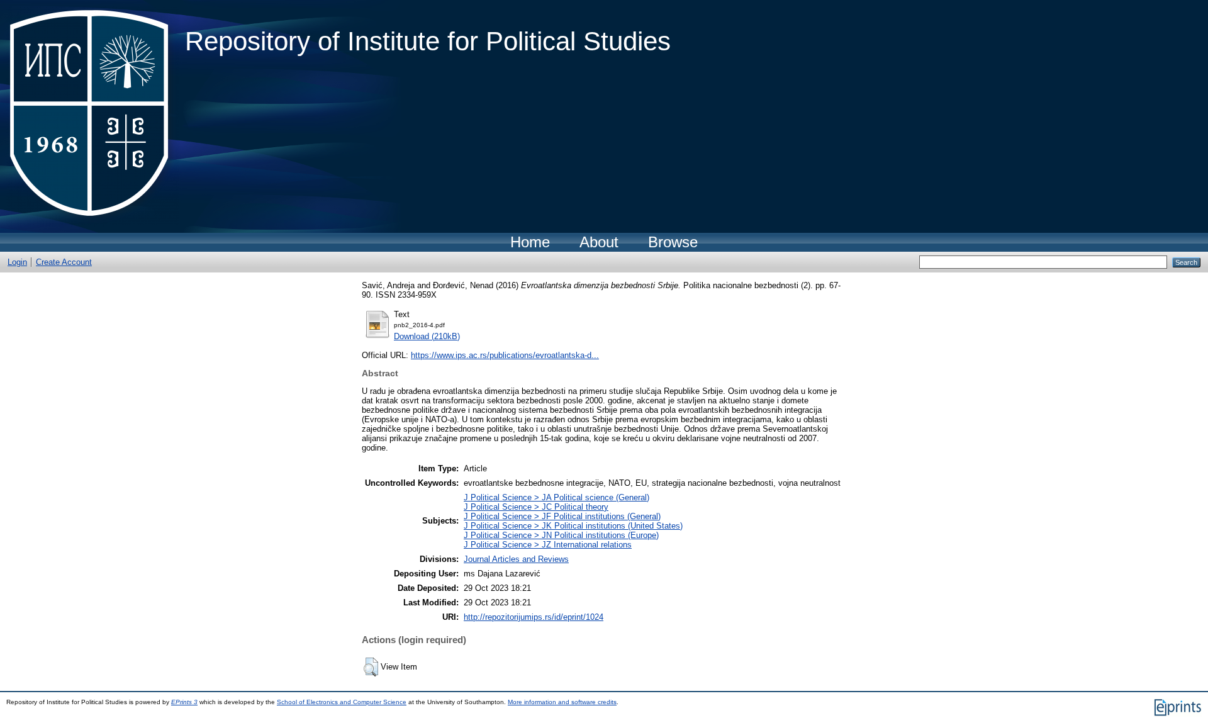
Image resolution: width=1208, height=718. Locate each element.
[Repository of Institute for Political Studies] (92, 116)
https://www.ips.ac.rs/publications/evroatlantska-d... (505, 355)
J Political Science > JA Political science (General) (556, 497)
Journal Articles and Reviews (516, 559)
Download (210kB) (427, 336)
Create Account (64, 262)
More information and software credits (562, 701)
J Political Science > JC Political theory (536, 507)
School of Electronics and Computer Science (341, 701)
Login (17, 262)
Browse (673, 241)
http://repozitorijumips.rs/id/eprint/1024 (533, 617)
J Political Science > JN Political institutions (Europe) (561, 535)
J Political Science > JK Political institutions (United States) (573, 525)
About (598, 241)
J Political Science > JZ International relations (548, 544)
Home (530, 241)
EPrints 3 (184, 701)
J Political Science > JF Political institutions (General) (562, 516)
